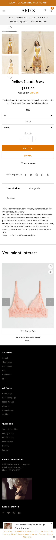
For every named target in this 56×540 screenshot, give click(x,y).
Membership (7, 441)
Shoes (4, 379)
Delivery (5, 446)
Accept (50, 534)
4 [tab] (48, 67)
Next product (37, 21)
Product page (8, 402)
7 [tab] (40, 70)
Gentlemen (6, 374)
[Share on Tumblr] (47, 174)
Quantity (28, 133)
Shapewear (7, 362)
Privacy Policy (8, 433)
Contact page (8, 410)
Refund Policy (8, 437)
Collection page (9, 398)
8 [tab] (47, 70)
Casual (5, 358)
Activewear (7, 366)
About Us (6, 406)
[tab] (13, 188)
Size (28, 110)
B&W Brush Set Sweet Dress (28, 337)
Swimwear (21, 18)
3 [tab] (38, 67)
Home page (7, 393)
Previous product (20, 21)
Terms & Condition (10, 429)
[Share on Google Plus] (42, 174)
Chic (4, 370)
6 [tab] (34, 70)
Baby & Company (17, 212)
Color (28, 121)
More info (27, 536)
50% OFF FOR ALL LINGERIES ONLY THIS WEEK (28, 3)
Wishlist (5, 414)
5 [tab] (28, 70)
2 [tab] (32, 67)
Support (5, 450)
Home (10, 18)
